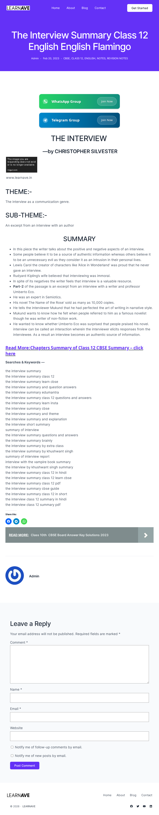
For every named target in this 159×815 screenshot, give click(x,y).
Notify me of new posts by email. (40, 756)
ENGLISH (90, 58)
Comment (19, 642)
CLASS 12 (77, 58)
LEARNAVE (28, 806)
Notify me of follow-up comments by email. (48, 747)
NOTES (101, 58)
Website (16, 728)
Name (16, 689)
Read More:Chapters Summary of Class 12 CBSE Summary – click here (74, 351)
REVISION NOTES (117, 58)
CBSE (66, 58)
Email (15, 709)
